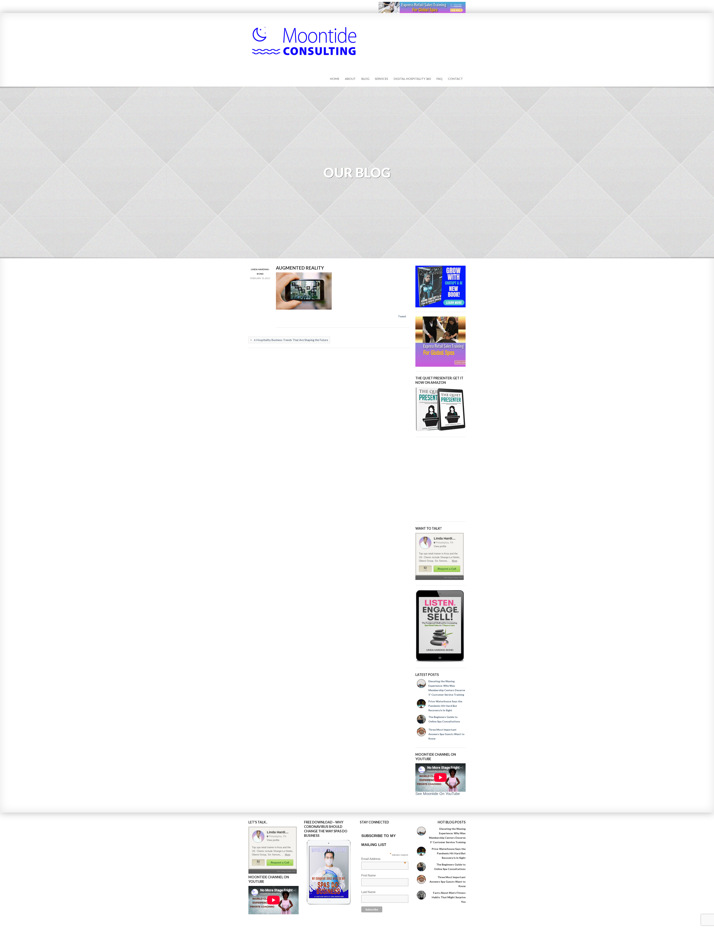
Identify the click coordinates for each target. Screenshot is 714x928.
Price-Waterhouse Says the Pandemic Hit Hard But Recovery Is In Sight (445, 706)
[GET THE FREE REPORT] (329, 872)
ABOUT (350, 78)
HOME (334, 78)
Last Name (368, 892)
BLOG (365, 78)
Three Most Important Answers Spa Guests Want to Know (446, 734)
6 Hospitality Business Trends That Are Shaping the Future (290, 340)
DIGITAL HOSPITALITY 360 (412, 78)
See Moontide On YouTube (437, 794)
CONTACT (455, 78)
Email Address (383, 859)
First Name (368, 875)
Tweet (402, 316)
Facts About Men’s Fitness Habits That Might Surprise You (449, 897)
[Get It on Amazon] (440, 409)
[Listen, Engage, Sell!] (440, 626)
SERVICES (381, 78)
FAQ (439, 78)
